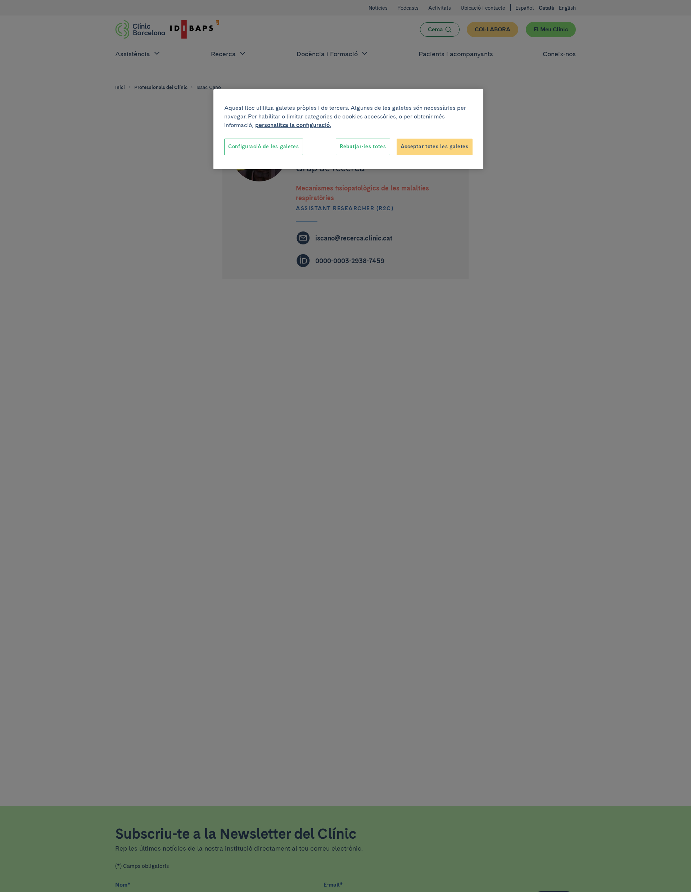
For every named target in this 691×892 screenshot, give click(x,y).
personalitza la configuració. (293, 125)
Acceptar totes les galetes (435, 146)
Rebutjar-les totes (363, 146)
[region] (348, 129)
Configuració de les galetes (263, 146)
